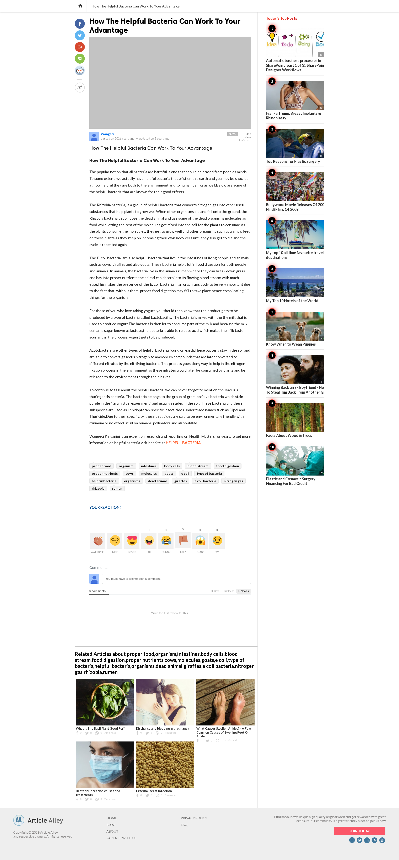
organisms (132, 481)
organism (126, 466)
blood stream (197, 466)
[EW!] (217, 541)
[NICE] (114, 541)
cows (130, 473)
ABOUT (112, 831)
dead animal (157, 481)
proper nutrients (105, 473)
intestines (148, 466)
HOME (111, 818)
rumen (117, 488)
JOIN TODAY (360, 831)
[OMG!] (200, 541)
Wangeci (107, 134)
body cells (172, 466)
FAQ (184, 825)
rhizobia (98, 488)
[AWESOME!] (97, 541)
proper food (101, 466)
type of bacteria (209, 473)
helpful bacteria (104, 481)
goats (169, 473)
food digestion (227, 466)
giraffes (180, 481)
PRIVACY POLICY (194, 818)
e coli (185, 473)
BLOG (110, 825)
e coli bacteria (205, 481)
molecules (149, 473)
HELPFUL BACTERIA (183, 442)
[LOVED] (131, 541)
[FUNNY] (166, 541)
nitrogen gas (233, 481)
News (232, 133)
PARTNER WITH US (121, 838)
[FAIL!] (183, 540)
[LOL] (148, 541)
